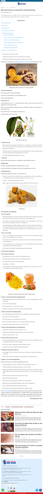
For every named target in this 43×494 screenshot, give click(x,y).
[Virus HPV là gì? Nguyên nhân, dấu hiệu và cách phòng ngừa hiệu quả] (7, 427)
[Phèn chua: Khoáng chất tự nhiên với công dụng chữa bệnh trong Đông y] (7, 449)
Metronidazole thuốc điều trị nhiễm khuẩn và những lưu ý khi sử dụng (17, 59)
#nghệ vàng (8, 406)
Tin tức (7, 7)
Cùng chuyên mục (5, 409)
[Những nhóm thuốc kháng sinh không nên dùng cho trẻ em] (7, 416)
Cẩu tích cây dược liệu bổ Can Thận (10, 54)
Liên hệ (7, 485)
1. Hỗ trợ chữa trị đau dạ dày (8, 34)
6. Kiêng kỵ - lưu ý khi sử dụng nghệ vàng (9, 50)
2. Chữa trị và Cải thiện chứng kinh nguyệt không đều (13, 37)
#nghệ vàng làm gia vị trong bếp (17, 406)
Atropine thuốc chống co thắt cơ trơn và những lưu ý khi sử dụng (16, 56)
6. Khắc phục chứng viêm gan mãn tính (10, 47)
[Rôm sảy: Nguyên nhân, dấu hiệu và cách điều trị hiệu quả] (7, 438)
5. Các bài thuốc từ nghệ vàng (6, 33)
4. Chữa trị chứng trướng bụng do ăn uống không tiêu (13, 42)
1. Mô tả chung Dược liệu (6, 22)
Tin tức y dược (12, 7)
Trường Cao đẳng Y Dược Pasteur (21, 61)
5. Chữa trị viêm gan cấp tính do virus (10, 45)
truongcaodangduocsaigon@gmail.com (11, 483)
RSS (16, 485)
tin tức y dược (6, 390)
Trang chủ (3, 7)
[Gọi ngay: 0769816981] (3, 490)
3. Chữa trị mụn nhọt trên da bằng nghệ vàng (11, 39)
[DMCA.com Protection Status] (11, 491)
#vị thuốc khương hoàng (28, 406)
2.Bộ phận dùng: (4, 25)
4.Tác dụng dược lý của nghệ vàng (7, 30)
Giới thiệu (12, 485)
